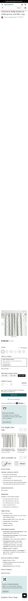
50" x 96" (13, 375)
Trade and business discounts (14, 1)
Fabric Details (6, 369)
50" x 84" (4, 375)
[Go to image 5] (15, 336)
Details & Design (14, 469)
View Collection (7, 422)
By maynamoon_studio (5, 452)
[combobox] (19, 7)
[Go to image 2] (12, 336)
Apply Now (5, 591)
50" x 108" (21, 375)
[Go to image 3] (13, 336)
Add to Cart (14, 395)
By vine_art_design (21, 452)
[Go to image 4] (14, 336)
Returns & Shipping (14, 569)
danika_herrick (12, 17)
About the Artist (14, 573)
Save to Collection (14, 399)
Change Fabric (6, 364)
